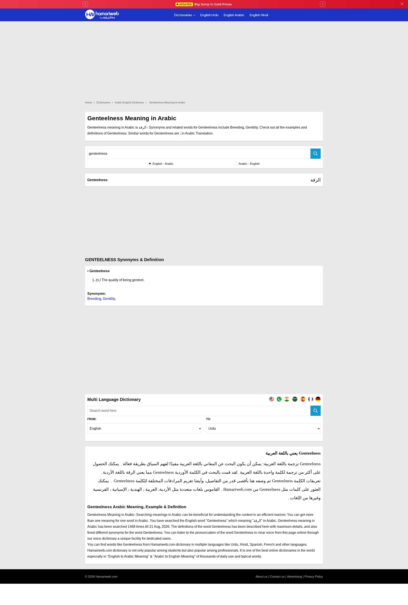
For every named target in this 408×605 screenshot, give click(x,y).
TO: (208, 419)
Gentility (109, 298)
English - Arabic (163, 163)
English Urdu (209, 15)
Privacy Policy (314, 576)
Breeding (94, 298)
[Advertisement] (204, 221)
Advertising (294, 576)
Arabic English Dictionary (129, 102)
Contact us (277, 576)
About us (262, 576)
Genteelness (97, 180)
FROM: (91, 419)
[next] (322, 4)
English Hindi (258, 15)
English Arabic (234, 15)
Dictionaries (183, 15)
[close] (402, 4)
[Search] (315, 154)
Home (88, 102)
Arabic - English (249, 163)
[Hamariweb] (102, 15)
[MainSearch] (315, 411)
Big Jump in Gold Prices (205, 4)
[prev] (85, 4)
